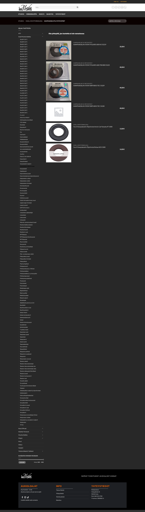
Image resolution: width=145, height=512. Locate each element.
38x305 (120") (23, 44)
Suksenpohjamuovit (25, 317)
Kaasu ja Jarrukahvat (25, 156)
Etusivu (21, 14)
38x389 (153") (23, 71)
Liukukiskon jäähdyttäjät (26, 212)
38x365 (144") (23, 64)
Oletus (20, 444)
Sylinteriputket (24, 327)
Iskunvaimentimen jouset (26, 146)
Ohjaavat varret (24, 249)
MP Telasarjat (23, 239)
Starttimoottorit (24, 310)
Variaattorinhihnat (25, 410)
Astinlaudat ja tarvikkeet (26, 120)
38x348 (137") (23, 56)
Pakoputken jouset (25, 256)
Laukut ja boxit (24, 205)
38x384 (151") (23, 68)
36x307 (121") (23, 39)
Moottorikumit (24, 229)
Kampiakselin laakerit (25, 164)
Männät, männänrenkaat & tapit (28, 222)
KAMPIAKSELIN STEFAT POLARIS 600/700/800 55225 (91, 65)
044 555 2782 (98, 496)
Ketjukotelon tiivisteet (26, 183)
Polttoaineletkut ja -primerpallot (28, 273)
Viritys (21, 424)
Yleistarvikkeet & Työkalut (25, 451)
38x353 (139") (23, 59)
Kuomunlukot (23, 193)
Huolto (41, 14)
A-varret (22, 115)
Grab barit (22, 134)
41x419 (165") (23, 105)
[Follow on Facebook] (113, 7)
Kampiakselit (23, 168)
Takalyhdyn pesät (24, 334)
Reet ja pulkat (23, 293)
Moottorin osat (24, 232)
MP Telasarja (23, 234)
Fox (21, 132)
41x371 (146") (23, 95)
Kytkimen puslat (24, 198)
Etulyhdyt (22, 125)
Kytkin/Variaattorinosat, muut (28, 200)
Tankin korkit (23, 342)
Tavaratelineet (23, 346)
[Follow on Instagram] (116, 7)
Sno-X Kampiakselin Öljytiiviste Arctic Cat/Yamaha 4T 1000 (92, 127)
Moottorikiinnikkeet (25, 227)
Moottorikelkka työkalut (26, 224)
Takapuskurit (23, 339)
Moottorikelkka (22, 435)
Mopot (20, 438)
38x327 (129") (23, 51)
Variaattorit (23, 412)
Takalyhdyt (23, 337)
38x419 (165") (23, 85)
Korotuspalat (23, 190)
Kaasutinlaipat (24, 161)
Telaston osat (23, 378)
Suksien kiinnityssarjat (26, 322)
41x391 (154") (23, 98)
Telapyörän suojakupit (25, 354)
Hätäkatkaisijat (24, 139)
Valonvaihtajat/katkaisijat (26, 395)
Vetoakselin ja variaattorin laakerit (29, 420)
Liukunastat (23, 217)
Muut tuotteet (23, 242)
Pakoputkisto (23, 261)
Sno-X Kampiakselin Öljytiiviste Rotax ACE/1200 (89, 147)
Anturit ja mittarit (24, 117)
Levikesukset (23, 210)
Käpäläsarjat (23, 171)
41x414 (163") (23, 103)
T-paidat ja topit (24, 329)
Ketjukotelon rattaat (25, 178)
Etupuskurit (23, 127)
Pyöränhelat (23, 283)
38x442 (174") (23, 88)
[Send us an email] (122, 7)
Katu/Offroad (22, 428)
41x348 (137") (23, 93)
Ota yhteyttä (54, 34)
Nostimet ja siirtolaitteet (26, 246)
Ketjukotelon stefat (25, 181)
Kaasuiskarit (23, 159)
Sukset (21, 320)
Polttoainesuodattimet (26, 278)
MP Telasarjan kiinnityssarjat (27, 237)
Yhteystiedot (60, 14)
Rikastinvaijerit (24, 298)
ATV (19, 33)
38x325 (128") (23, 49)
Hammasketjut (24, 137)
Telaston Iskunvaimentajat (26, 363)
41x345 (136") (23, 90)
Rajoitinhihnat (23, 290)
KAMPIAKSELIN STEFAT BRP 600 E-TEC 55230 (88, 106)
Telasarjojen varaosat (25, 359)
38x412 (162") (23, 81)
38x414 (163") (23, 83)
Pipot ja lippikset (24, 264)
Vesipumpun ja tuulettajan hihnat (28, 415)
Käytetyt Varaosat (23, 431)
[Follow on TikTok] (119, 7)
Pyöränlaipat (23, 285)
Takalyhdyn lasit (24, 332)
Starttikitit (22, 305)
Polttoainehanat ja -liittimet (27, 268)
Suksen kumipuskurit (25, 315)
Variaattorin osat (24, 407)
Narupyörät (23, 244)
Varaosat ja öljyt (24, 398)
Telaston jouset (24, 373)
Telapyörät (22, 356)
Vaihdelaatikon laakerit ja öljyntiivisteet (30, 390)
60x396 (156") (23, 112)
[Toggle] (43, 33)
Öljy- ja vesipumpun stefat (27, 254)
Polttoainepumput (25, 276)
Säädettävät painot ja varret (27, 302)
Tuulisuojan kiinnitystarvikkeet (28, 385)
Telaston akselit (24, 361)
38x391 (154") (23, 73)
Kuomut (22, 195)
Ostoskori (123, 1)
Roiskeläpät (23, 300)
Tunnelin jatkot (24, 381)
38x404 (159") (23, 78)
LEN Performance (24, 207)
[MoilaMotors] (25, 7)
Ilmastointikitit (24, 144)
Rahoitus (49, 14)
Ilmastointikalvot (24, 142)
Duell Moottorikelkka (34, 21)
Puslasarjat (23, 281)
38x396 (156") (23, 76)
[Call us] (125, 7)
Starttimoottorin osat (25, 307)
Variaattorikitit (24, 402)
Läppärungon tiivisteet (26, 202)
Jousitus (22, 154)
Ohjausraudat (23, 251)
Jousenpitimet (23, 151)
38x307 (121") (23, 46)
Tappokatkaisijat (24, 344)
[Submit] (77, 7)
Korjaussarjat (23, 188)
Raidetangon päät (24, 288)
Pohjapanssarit (24, 266)
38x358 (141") (23, 61)
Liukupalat (22, 220)
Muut (20, 441)
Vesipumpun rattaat (25, 417)
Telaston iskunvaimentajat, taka (28, 368)
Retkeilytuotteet (24, 295)
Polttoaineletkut (24, 271)
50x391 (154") (23, 107)
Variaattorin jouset (25, 405)
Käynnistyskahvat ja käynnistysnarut (29, 176)
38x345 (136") (23, 54)
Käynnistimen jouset (25, 173)
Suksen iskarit (23, 312)
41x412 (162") (23, 100)
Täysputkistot (23, 349)
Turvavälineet (23, 383)
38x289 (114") (23, 42)
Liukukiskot (23, 215)
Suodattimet (23, 324)
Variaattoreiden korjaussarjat (27, 400)
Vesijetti (20, 448)
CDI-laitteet (23, 122)
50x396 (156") (23, 110)
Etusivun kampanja (25, 129)
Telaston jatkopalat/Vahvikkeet (28, 371)
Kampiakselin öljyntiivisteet (27, 166)
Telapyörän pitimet (25, 351)
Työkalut (22, 388)
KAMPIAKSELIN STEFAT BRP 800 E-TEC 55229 (88, 85)
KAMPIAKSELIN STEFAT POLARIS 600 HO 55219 (89, 44)
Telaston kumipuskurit (25, 376)
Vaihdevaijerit (23, 393)
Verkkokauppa (31, 14)
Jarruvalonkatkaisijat (25, 149)
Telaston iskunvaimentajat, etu (28, 366)
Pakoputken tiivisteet (25, 259)
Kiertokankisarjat (24, 185)
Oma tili (116, 1)
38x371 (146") (23, 66)
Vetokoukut (23, 422)
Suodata (22, 462)
